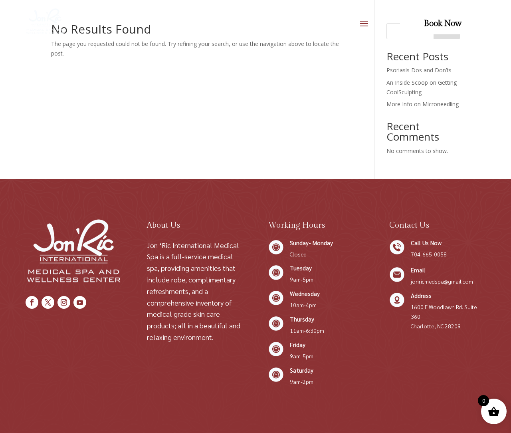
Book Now (442, 23)
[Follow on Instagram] (63, 302)
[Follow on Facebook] (32, 302)
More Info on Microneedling (422, 104)
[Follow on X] (48, 302)
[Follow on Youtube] (79, 302)
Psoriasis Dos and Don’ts (419, 70)
